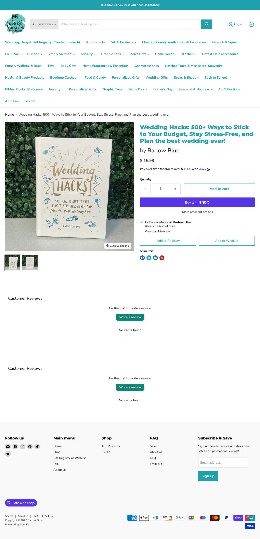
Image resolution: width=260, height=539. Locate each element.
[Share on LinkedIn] (155, 257)
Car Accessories (147, 66)
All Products (95, 42)
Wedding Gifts (157, 77)
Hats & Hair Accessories (220, 54)
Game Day (136, 89)
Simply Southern (60, 54)
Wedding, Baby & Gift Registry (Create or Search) (42, 42)
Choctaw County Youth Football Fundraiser (174, 42)
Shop (57, 452)
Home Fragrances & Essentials (105, 66)
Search (30, 101)
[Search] (206, 24)
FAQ (56, 464)
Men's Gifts (138, 54)
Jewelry (87, 54)
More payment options (197, 212)
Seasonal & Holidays (194, 89)
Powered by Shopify (17, 524)
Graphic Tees (111, 54)
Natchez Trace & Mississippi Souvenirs (194, 66)
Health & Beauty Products (24, 77)
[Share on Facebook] (142, 257)
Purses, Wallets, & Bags (23, 66)
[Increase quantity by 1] (175, 188)
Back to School (216, 77)
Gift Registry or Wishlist (69, 458)
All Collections (229, 89)
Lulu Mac (12, 54)
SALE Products (122, 42)
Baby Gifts (68, 66)
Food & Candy (95, 77)
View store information (158, 231)
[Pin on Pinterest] (161, 257)
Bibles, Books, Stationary (24, 89)
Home (9, 114)
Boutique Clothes (63, 77)
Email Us (156, 464)
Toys (51, 66)
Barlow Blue (163, 150)
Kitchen (188, 54)
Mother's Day (162, 89)
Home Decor (164, 54)
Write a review (130, 317)
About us (12, 101)
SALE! (106, 452)
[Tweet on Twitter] (148, 257)
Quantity (145, 179)
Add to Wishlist (226, 241)
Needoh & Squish (225, 42)
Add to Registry (168, 241)
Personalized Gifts (126, 77)
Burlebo (33, 54)
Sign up (208, 476)
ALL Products (111, 446)
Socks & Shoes (185, 77)
